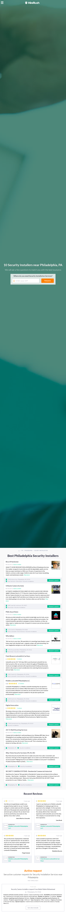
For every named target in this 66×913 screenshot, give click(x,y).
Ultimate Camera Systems (15, 586)
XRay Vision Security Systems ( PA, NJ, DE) (20, 753)
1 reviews (19, 659)
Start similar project (33, 880)
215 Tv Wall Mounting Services (16, 730)
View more (27, 575)
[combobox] (25, 281)
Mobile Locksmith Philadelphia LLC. (18, 681)
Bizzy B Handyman (12, 562)
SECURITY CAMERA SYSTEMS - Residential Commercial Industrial (29, 771)
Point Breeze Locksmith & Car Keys (18, 656)
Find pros (47, 281)
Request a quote (54, 580)
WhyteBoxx (10, 636)
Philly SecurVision (12, 612)
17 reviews (21, 683)
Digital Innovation (12, 705)
